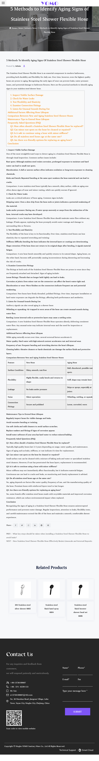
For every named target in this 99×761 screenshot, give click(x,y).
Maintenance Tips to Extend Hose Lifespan (28, 119)
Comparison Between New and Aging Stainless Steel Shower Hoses (40, 115)
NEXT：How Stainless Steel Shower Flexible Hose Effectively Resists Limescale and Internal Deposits (49, 541)
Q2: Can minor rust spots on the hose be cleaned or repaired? (40, 129)
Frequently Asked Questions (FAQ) (24, 122)
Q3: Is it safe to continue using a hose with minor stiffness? (39, 133)
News (20, 28)
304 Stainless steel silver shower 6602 (23, 607)
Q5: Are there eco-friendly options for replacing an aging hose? (41, 140)
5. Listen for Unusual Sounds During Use (30, 108)
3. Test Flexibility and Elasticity (25, 102)
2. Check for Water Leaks (22, 98)
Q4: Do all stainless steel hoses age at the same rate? (36, 136)
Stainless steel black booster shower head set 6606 (80, 610)
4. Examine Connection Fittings (25, 105)
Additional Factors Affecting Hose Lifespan (28, 112)
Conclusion (13, 143)
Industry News (30, 28)
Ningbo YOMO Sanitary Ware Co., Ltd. (32, 746)
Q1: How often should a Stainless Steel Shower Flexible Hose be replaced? (46, 126)
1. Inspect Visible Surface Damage (26, 95)
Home (14, 28)
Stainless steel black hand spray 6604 (51, 609)
